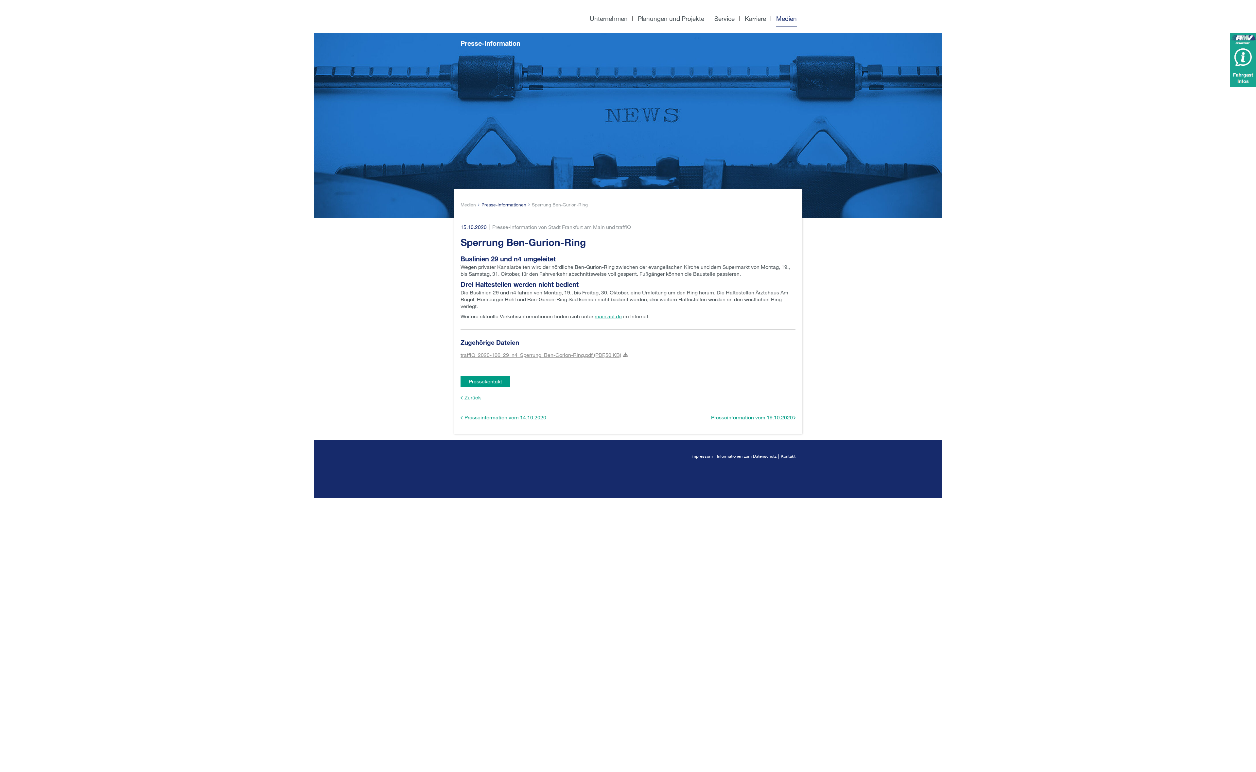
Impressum (702, 456)
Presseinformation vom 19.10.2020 (752, 417)
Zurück (472, 397)
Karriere (755, 18)
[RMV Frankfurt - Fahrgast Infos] (1243, 60)
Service (724, 18)
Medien (786, 18)
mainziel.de (608, 316)
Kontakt (788, 456)
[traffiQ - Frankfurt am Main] (506, 3)
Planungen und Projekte (671, 18)
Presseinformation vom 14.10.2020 (505, 417)
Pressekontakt (485, 381)
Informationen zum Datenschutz (746, 456)
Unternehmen (609, 18)
